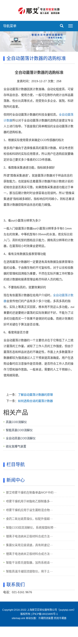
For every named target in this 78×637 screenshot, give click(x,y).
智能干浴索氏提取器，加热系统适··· (29, 562)
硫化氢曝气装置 (16, 446)
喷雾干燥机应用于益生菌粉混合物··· (29, 510)
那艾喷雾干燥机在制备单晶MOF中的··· (31, 492)
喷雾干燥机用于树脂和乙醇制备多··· (29, 501)
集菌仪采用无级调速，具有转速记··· (29, 545)
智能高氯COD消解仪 (19, 430)
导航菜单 (9, 26)
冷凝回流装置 (45, 618)
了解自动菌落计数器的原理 (35, 394)
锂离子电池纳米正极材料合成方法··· (29, 536)
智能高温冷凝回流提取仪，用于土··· (29, 571)
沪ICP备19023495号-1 (45, 614)
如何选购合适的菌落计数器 (35, 401)
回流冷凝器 (60, 618)
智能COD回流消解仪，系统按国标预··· (31, 527)
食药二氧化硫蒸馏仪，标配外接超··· (29, 518)
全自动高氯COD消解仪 (21, 438)
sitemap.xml (18, 618)
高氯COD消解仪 (16, 422)
